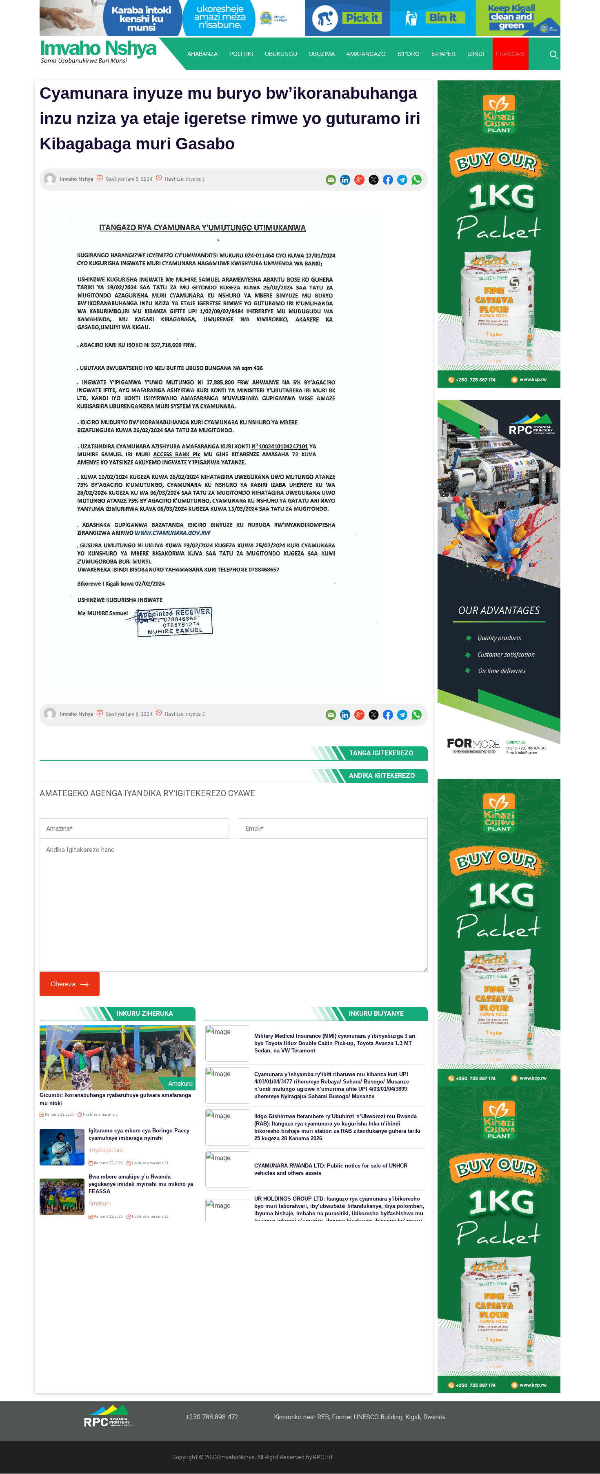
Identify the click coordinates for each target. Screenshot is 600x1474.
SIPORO (409, 54)
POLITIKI (241, 54)
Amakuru (180, 1084)
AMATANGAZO (366, 54)
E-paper (443, 54)
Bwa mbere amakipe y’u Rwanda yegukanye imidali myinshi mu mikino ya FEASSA (141, 1184)
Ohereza (63, 984)
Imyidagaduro (106, 1150)
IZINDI (475, 54)
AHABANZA (202, 54)
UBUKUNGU (281, 54)
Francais (510, 54)
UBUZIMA (322, 54)
